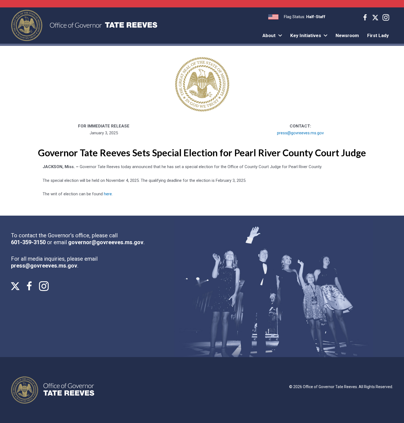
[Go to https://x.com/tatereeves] (375, 18)
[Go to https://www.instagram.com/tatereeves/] (386, 18)
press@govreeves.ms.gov (300, 132)
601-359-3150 (29, 242)
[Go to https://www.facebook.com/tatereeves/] (365, 18)
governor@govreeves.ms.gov (105, 242)
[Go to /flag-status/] (296, 17)
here (108, 193)
